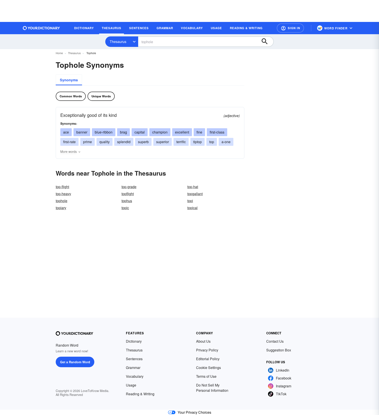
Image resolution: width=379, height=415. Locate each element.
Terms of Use (206, 376)
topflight (128, 193)
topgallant (195, 193)
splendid (124, 141)
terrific (181, 141)
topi (190, 200)
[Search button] (266, 41)
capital (139, 132)
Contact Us (275, 341)
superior (162, 141)
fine (199, 132)
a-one (226, 141)
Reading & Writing (140, 393)
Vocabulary (134, 376)
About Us (203, 341)
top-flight (62, 186)
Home (59, 53)
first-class (217, 132)
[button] (290, 28)
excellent (182, 132)
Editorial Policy (208, 358)
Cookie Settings (208, 367)
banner (81, 132)
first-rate (69, 141)
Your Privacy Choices (194, 412)
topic (125, 207)
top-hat (192, 186)
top (211, 141)
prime (87, 141)
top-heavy (63, 193)
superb (143, 141)
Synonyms (69, 79)
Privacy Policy (207, 350)
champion (160, 132)
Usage (131, 385)
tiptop (197, 141)
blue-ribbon (104, 132)
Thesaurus (118, 41)
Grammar (133, 367)
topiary (61, 207)
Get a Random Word (75, 362)
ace (66, 132)
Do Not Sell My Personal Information (212, 388)
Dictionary (134, 341)
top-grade (129, 186)
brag (123, 132)
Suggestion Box (278, 350)
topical (192, 207)
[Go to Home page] (41, 28)
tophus (127, 200)
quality (104, 141)
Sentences (134, 358)
